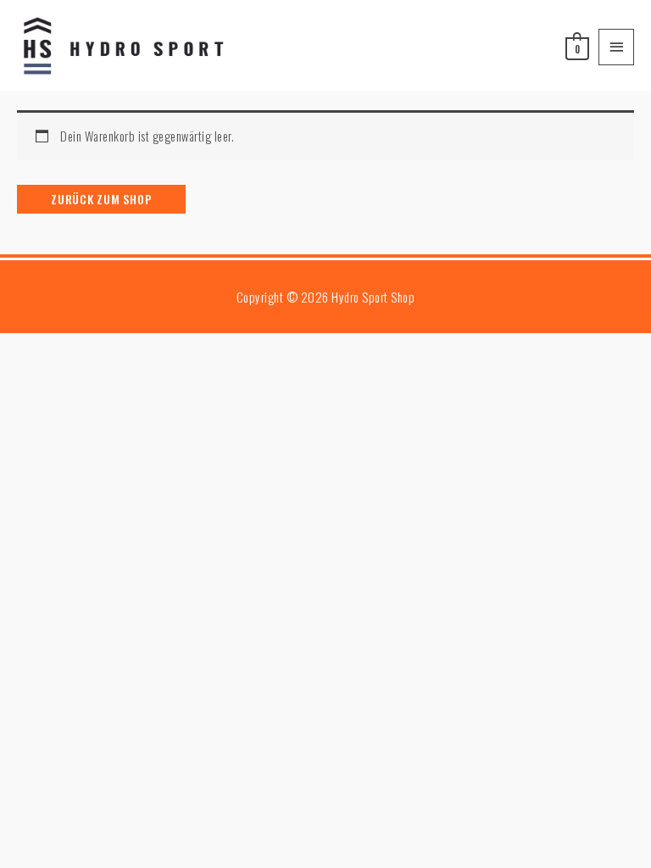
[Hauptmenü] (616, 47)
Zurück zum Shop (101, 199)
